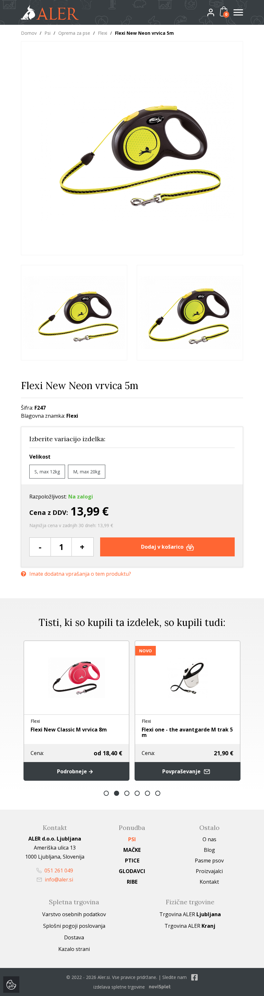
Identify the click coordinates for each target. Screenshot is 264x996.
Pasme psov (209, 860)
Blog (209, 849)
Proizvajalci (209, 871)
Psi (47, 33)
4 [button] (137, 793)
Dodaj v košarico (163, 546)
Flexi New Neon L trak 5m (111, 729)
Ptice (132, 860)
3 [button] (126, 793)
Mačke (132, 849)
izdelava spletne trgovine (119, 987)
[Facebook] (194, 977)
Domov (29, 33)
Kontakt (209, 881)
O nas (209, 839)
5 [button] (147, 793)
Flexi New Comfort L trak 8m (226, 729)
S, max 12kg (47, 472)
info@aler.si (58, 879)
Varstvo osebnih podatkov (74, 914)
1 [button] (106, 793)
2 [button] (116, 793)
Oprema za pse (74, 33)
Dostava (74, 937)
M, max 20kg (86, 472)
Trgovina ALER (190, 914)
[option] (74, 312)
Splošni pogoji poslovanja (74, 925)
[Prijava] (216, 12)
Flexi (102, 33)
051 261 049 (58, 870)
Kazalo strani (74, 949)
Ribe (132, 881)
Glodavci (132, 871)
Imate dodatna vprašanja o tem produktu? (80, 573)
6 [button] (157, 793)
